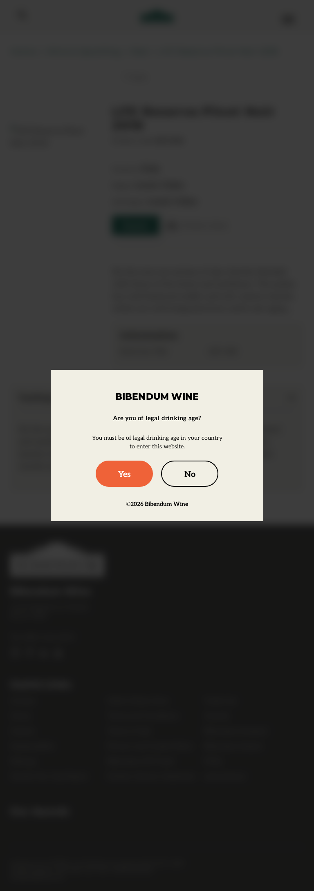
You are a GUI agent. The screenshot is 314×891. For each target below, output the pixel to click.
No (189, 474)
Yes (124, 474)
